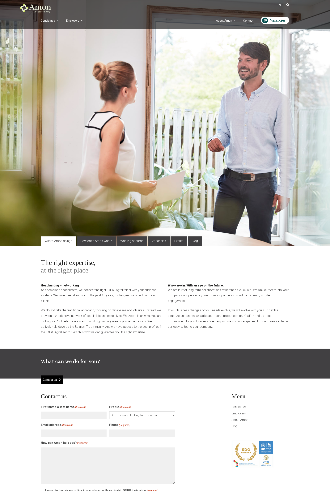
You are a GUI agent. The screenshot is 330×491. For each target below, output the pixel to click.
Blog (195, 241)
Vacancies (159, 241)
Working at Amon (131, 241)
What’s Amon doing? (58, 241)
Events (178, 241)
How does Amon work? (96, 241)
